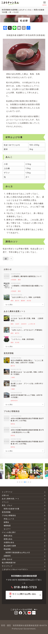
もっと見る (9, 304)
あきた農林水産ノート (10, 499)
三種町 (13, 389)
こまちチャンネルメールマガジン (15, 569)
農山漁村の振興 (10, 546)
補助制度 (7, 525)
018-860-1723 (25, 587)
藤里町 (23, 300)
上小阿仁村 (31, 324)
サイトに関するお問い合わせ (22, 595)
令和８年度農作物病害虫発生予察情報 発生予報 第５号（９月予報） (27, 420)
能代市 (17, 300)
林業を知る (8, 539)
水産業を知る (9, 542)
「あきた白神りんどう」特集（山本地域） (26, 297)
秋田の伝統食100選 (11, 509)
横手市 (17, 333)
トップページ (7, 492)
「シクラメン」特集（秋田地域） (23, 339)
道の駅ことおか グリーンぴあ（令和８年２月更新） (27, 385)
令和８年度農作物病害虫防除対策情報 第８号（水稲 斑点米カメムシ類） (27, 431)
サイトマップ (7, 566)
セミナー (7, 529)
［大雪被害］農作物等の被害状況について (26, 276)
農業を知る (8, 536)
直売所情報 (6, 512)
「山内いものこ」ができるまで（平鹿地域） (27, 330)
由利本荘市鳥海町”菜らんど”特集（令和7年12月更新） (27, 396)
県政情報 (7, 549)
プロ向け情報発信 (9, 515)
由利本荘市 (14, 400)
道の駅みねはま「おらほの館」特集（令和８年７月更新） (27, 373)
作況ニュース (9, 519)
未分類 (29, 300)
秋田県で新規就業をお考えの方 (18, 552)
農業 (19, 279)
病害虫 (13, 424)
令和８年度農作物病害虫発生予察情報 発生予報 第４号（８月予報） (27, 443)
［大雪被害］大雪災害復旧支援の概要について (27, 287)
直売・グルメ (7, 505)
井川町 (17, 342)
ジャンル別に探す (9, 532)
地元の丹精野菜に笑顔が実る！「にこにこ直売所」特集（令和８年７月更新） (27, 361)
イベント (5, 502)
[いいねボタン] (6, 258)
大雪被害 (13, 279)
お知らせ (5, 495)
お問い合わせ (7, 559)
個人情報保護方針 (9, 563)
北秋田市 (24, 324)
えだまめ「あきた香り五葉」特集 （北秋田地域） (27, 319)
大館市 (17, 324)
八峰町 (13, 377)
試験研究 (7, 556)
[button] (1, 472)
